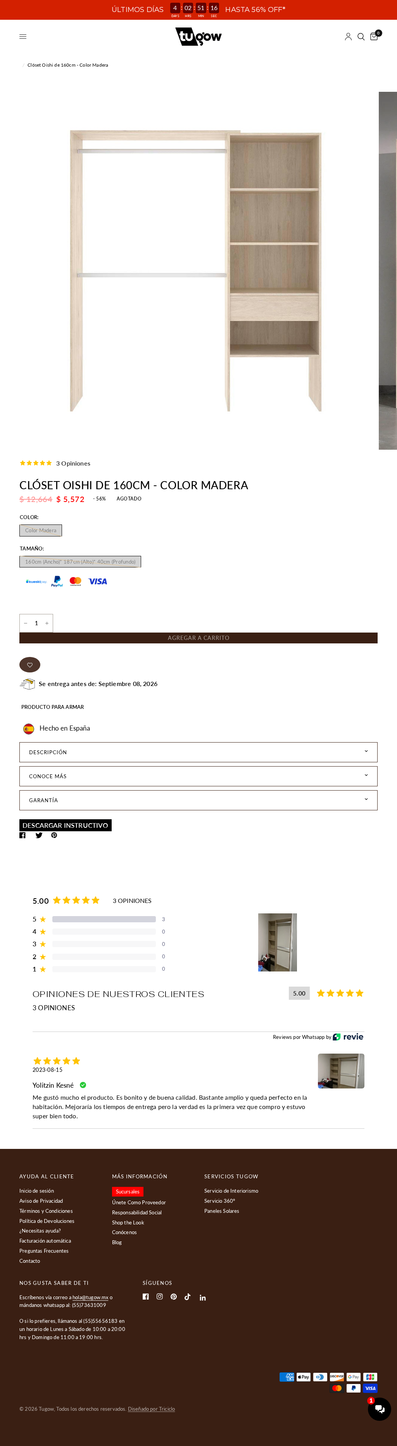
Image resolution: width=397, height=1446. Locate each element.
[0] (373, 36)
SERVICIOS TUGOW (231, 1176)
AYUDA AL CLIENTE (46, 1176)
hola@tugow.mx (90, 1297)
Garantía (43, 800)
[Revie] (347, 1036)
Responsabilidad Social (137, 1212)
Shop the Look (128, 1222)
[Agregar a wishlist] (29, 664)
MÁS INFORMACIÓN (140, 1176)
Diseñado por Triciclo (151, 1409)
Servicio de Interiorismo (231, 1191)
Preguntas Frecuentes (44, 1251)
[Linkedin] (202, 1297)
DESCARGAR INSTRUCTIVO (65, 825)
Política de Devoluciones (46, 1221)
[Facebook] (146, 1296)
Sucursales (128, 1191)
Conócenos (124, 1232)
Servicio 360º (219, 1201)
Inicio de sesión (36, 1191)
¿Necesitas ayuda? (40, 1231)
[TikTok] (188, 1296)
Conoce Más (48, 776)
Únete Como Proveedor (139, 1202)
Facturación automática (45, 1241)
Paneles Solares (222, 1211)
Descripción (48, 752)
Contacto (29, 1261)
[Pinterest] (174, 1296)
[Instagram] (160, 1296)
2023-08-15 (47, 1069)
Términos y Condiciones (46, 1211)
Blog (117, 1242)
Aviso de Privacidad (41, 1201)
